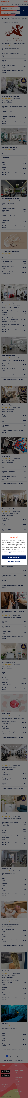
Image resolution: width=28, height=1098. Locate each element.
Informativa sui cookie (15, 552)
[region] (14, 549)
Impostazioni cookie (14, 561)
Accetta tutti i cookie (14, 557)
